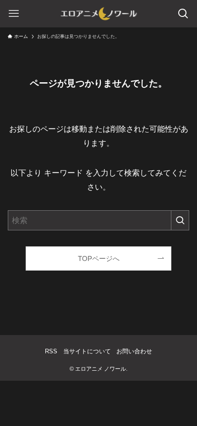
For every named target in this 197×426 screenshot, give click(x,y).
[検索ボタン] (183, 13)
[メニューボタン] (13, 13)
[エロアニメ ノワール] (98, 13)
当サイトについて (87, 351)
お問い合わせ (134, 351)
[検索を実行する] (180, 220)
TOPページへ (99, 258)
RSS (51, 351)
